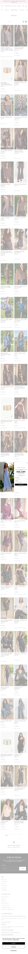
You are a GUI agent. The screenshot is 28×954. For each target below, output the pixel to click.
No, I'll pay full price (21, 486)
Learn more (16, 939)
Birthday (16, 480)
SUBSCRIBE (21, 484)
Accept (14, 943)
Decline (14, 947)
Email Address (17, 477)
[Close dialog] (27, 463)
